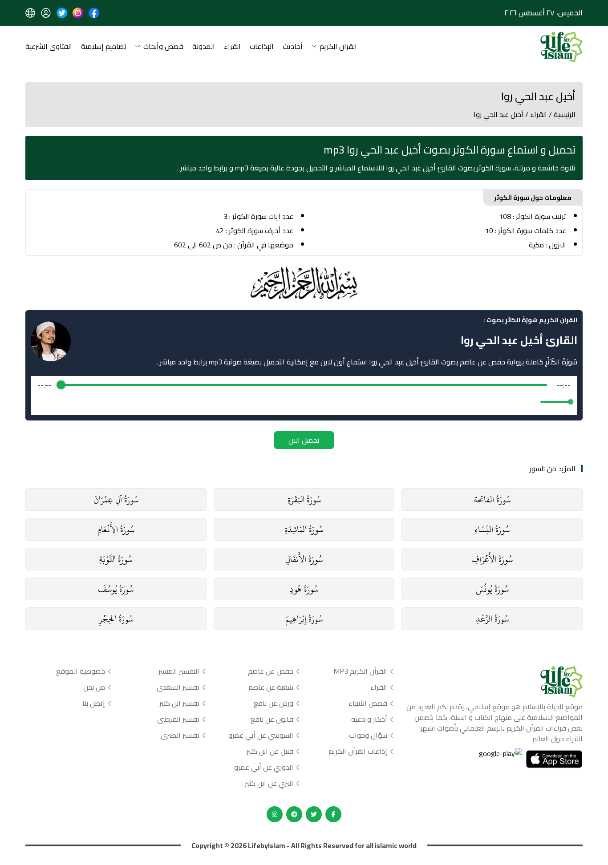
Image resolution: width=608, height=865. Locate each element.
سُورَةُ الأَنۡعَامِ (115, 529)
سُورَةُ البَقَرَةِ (304, 499)
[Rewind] (284, 402)
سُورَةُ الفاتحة (492, 499)
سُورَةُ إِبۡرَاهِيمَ (304, 618)
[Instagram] (275, 814)
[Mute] (532, 402)
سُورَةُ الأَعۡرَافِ (492, 559)
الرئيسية (565, 114)
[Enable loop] (43, 402)
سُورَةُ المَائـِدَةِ (304, 529)
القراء (232, 47)
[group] (304, 395)
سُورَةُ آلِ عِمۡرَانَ (115, 499)
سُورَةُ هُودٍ (304, 589)
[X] (314, 814)
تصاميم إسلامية (103, 47)
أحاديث (293, 47)
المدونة (203, 47)
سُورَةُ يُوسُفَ (116, 589)
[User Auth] (46, 13)
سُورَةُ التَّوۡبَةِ (115, 559)
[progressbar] (304, 384)
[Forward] (323, 402)
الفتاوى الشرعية (48, 47)
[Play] (304, 402)
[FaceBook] (333, 814)
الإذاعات (262, 47)
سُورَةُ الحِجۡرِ (115, 618)
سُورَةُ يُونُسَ (492, 589)
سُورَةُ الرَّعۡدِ (492, 618)
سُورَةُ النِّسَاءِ (492, 529)
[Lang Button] (30, 13)
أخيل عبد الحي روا (498, 114)
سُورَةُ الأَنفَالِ (304, 559)
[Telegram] (294, 814)
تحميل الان (304, 440)
